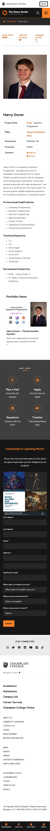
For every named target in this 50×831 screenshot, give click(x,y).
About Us (7, 718)
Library (6, 756)
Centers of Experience (13, 760)
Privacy (6, 789)
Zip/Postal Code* (10, 573)
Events (6, 752)
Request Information (13, 738)
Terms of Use (9, 785)
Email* (6, 541)
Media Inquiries (10, 734)
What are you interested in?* (16, 596)
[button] (41, 39)
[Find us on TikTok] (42, 647)
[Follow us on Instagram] (7, 647)
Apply (43, 4)
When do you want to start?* (15, 608)
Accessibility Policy (12, 773)
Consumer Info (10, 777)
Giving (6, 730)
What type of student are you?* (17, 585)
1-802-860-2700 (23, 810)
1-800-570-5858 (40, 810)
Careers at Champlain (13, 722)
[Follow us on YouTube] (30, 647)
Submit (8, 623)
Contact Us (9, 726)
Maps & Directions (11, 764)
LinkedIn (31, 156)
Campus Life (10, 696)
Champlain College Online (18, 707)
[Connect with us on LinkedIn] (25, 647)
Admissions (10, 691)
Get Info (31, 827)
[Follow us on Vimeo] (37, 647)
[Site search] (38, 13)
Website (32, 153)
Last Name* (8, 529)
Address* (7, 553)
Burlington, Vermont (10, 672)
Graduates (11, 21)
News (5, 748)
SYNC (29, 123)
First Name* (8, 517)
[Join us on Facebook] (19, 647)
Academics (10, 686)
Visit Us (18, 827)
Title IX (6, 781)
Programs (6, 827)
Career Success (12, 702)
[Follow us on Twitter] (13, 647)
